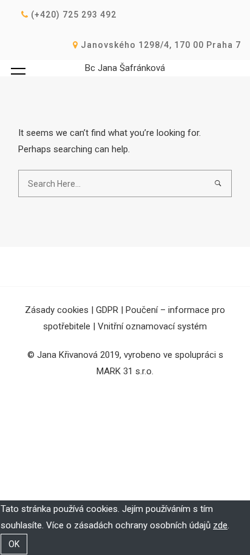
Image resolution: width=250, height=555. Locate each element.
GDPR (107, 309)
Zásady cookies (57, 309)
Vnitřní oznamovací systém (152, 326)
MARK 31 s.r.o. (125, 371)
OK (13, 544)
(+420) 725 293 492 (73, 14)
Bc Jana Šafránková (125, 67)
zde (220, 525)
